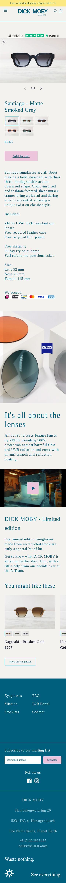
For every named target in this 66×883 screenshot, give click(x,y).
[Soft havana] (27, 131)
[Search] (55, 11)
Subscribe (52, 760)
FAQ (36, 696)
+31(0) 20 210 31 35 (33, 840)
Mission (11, 704)
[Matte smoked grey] (12, 121)
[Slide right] (41, 88)
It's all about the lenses (32, 419)
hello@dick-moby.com (33, 845)
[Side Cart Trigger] (60, 11)
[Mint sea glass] (27, 121)
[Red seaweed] (12, 131)
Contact (38, 712)
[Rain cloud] (42, 121)
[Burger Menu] (5, 10)
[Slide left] (25, 88)
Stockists (12, 712)
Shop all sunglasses (20, 661)
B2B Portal (41, 704)
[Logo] (33, 13)
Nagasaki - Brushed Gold (25, 642)
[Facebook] (29, 780)
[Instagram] (36, 780)
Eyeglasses (13, 696)
